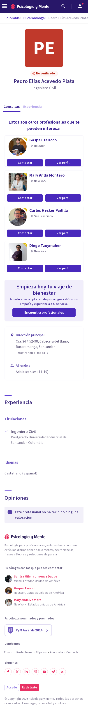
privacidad (45, 703)
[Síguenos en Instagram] (35, 671)
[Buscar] (63, 6)
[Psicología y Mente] (30, 6)
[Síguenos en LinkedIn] (26, 671)
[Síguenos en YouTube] (44, 671)
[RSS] (62, 671)
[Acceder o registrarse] (79, 6)
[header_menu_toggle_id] (4, 6)
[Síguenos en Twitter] (17, 671)
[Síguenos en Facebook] (8, 671)
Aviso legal (29, 703)
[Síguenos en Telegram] (53, 671)
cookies (60, 703)
